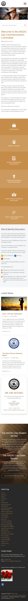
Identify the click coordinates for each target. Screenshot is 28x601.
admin (6, 316)
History (3, 497)
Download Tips (5, 537)
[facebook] (2, 584)
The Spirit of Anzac (6, 521)
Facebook (16, 106)
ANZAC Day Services (7, 511)
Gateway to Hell (5, 532)
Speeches (4, 519)
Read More (5, 331)
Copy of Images (5, 539)
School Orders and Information (14, 163)
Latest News (4, 502)
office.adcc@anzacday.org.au (16, 410)
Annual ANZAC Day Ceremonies (14, 476)
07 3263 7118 (15, 408)
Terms (3, 545)
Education (4, 498)
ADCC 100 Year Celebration (12, 314)
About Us (3, 495)
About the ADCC (14, 146)
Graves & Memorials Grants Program (14, 181)
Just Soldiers (4, 517)
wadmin (6, 358)
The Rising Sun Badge (7, 534)
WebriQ (12, 598)
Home (3, 493)
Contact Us (4, 541)
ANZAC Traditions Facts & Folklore (14, 217)
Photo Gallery (5, 535)
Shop (2, 500)
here (22, 111)
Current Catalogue (6, 523)
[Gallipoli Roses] (7, 575)
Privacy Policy (5, 543)
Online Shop (14, 129)
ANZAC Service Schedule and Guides (14, 199)
